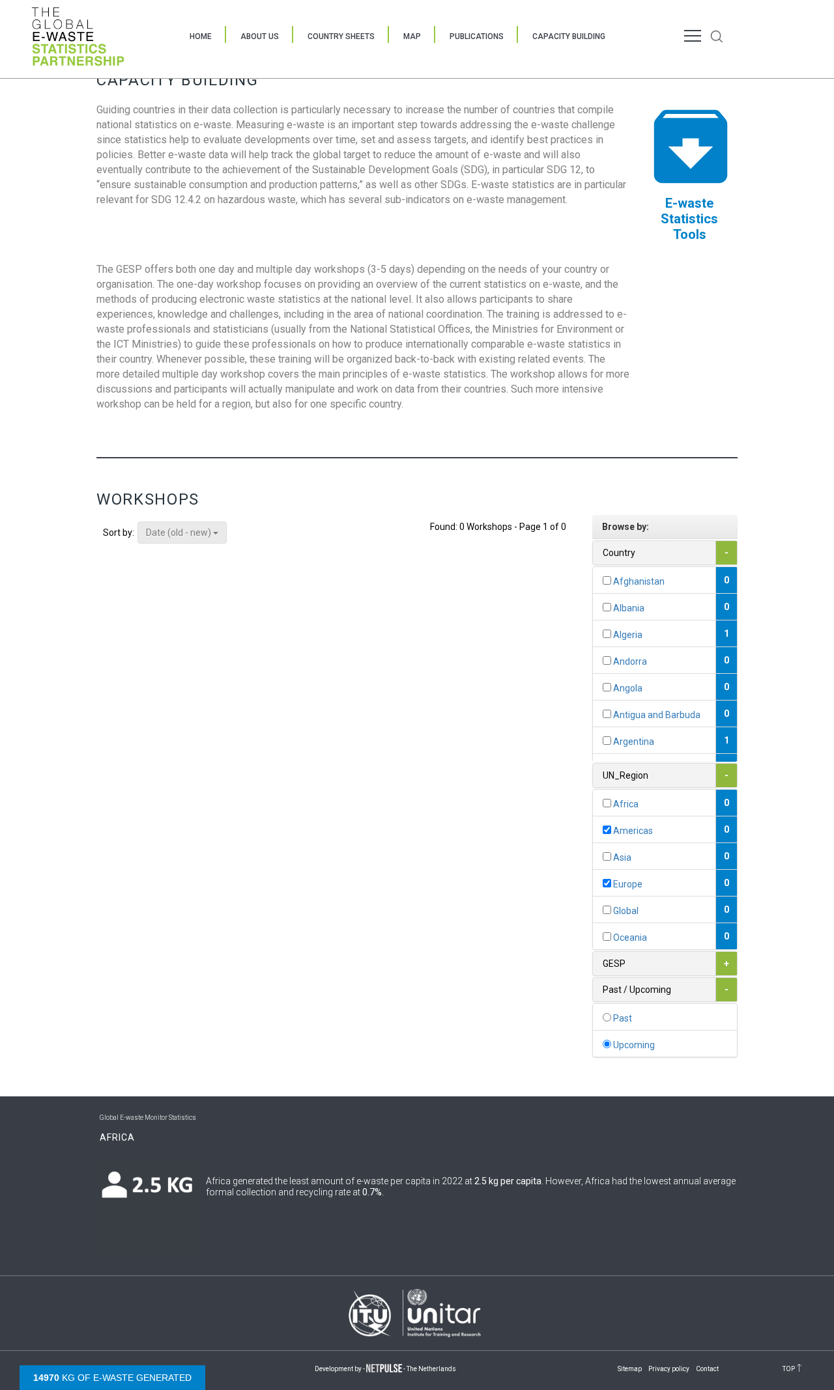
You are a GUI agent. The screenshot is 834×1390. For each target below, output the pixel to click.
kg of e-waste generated (112, 1377)
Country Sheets (341, 36)
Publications (477, 36)
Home (201, 36)
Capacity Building (568, 36)
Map (412, 36)
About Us (259, 36)
